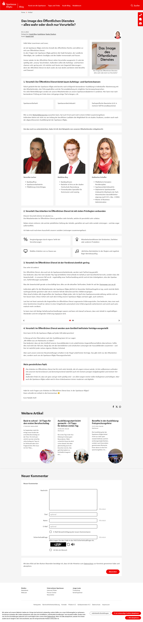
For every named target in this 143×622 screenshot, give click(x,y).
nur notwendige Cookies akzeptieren (126, 613)
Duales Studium (51, 34)
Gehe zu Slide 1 (70, 320)
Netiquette (37, 604)
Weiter (119, 320)
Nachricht (44, 490)
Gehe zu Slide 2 (73, 320)
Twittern (116, 407)
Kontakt (64, 604)
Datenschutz (88, 563)
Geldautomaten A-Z (84, 604)
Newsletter (50, 595)
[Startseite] (13, 5)
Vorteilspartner (77, 592)
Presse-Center (51, 592)
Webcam (24, 592)
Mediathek (24, 590)
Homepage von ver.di (107, 284)
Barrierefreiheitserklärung (51, 604)
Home (23, 12)
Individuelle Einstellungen (100, 613)
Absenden (113, 572)
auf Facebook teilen (113, 407)
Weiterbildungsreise (40, 115)
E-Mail (45, 526)
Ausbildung (41, 34)
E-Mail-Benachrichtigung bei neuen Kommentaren (72, 532)
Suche (137, 5)
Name (45, 520)
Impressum (106, 604)
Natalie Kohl (30, 36)
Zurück (24, 320)
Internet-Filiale (52, 590)
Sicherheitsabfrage (40, 537)
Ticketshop (76, 590)
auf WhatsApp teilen (120, 407)
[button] (68, 544)
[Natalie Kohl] (118, 35)
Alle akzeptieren (133, 618)
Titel (46, 514)
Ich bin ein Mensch (60, 550)
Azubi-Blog (33, 34)
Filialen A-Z (72, 604)
